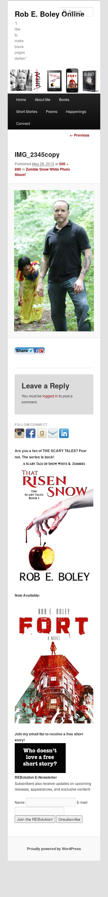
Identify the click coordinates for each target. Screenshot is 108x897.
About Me (42, 99)
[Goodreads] (41, 436)
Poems (51, 111)
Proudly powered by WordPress (54, 848)
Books (64, 99)
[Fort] (54, 722)
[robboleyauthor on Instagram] (19, 436)
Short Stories (26, 111)
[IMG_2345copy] (54, 260)
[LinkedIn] (64, 436)
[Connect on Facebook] (30, 436)
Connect (23, 123)
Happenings (76, 111)
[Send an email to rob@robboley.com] (53, 436)
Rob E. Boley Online (49, 14)
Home (21, 99)
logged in (50, 395)
